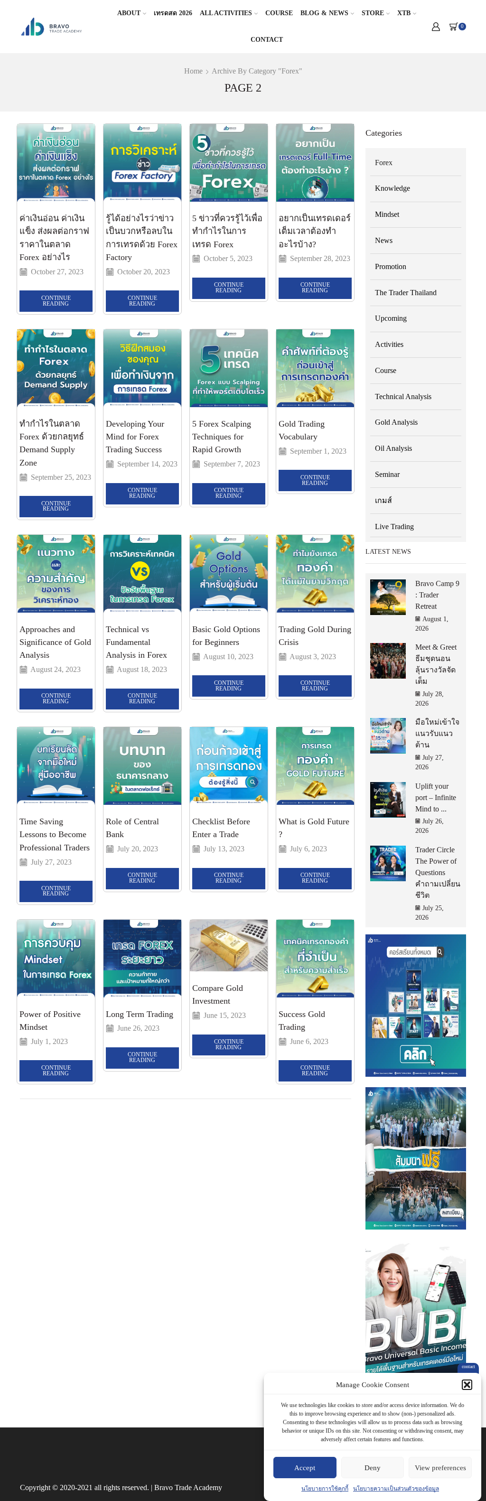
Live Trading (394, 526)
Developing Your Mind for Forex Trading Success (135, 437)
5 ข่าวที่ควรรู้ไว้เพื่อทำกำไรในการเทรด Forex (227, 231)
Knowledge (392, 188)
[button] (467, 1384)
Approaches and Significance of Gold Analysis (55, 642)
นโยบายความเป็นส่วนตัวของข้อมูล (396, 1488)
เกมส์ (383, 500)
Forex (384, 162)
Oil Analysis (393, 448)
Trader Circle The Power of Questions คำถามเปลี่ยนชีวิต (437, 872)
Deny (372, 1468)
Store (373, 13)
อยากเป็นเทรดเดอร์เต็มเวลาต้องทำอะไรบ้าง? (315, 231)
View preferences (440, 1468)
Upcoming (391, 318)
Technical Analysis (403, 396)
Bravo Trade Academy (188, 1487)
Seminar (387, 474)
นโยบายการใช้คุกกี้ (324, 1488)
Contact (267, 39)
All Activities (226, 13)
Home (193, 71)
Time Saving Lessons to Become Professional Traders (54, 834)
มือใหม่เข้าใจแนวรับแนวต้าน (437, 733)
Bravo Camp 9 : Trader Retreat (437, 594)
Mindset (387, 214)
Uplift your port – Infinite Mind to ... (435, 797)
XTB (404, 13)
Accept (304, 1468)
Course (279, 13)
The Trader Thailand (406, 293)
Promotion (390, 266)
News (384, 240)
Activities (389, 344)
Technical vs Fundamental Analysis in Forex (136, 642)
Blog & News (324, 13)
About (128, 13)
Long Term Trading (139, 1014)
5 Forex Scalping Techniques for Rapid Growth (221, 437)
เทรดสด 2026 (173, 13)
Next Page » (49, 1118)
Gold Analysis (396, 422)
